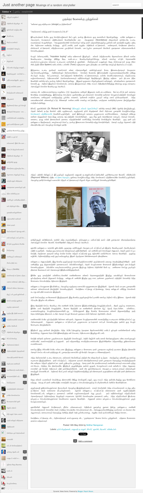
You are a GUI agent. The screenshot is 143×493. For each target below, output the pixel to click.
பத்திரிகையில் (46, 113)
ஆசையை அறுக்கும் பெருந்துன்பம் (18, 174)
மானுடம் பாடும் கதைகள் (15, 458)
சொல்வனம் (35, 113)
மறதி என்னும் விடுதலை (15, 420)
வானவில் (10, 439)
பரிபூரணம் (10, 99)
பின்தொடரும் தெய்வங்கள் (16, 433)
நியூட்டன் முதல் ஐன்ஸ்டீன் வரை (17, 294)
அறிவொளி (10, 426)
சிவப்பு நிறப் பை (12, 263)
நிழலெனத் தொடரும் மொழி (16, 105)
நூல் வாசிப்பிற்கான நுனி (15, 124)
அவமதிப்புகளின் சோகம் (15, 357)
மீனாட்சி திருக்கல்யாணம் (15, 149)
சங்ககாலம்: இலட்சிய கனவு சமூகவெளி (20, 143)
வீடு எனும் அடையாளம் (14, 414)
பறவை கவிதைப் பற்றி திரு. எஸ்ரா (18, 281)
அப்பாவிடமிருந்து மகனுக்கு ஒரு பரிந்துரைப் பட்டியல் (24, 67)
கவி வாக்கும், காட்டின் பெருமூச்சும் (18, 237)
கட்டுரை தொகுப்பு (63, 177)
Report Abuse (88, 491)
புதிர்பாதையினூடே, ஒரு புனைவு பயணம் (20, 80)
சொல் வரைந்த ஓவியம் (14, 300)
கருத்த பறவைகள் (13, 307)
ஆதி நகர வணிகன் (13, 363)
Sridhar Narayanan (94, 425)
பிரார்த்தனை (11, 382)
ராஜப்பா (9, 55)
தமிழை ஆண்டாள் (13, 452)
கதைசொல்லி (27, 11)
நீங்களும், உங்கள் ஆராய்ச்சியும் (85, 108)
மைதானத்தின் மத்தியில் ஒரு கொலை (19, 376)
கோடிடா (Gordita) (13, 269)
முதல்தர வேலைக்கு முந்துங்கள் (17, 130)
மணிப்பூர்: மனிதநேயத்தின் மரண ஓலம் (20, 200)
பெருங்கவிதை (12, 483)
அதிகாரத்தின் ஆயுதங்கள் (16, 351)
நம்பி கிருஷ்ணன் (63, 429)
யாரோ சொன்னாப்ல (13, 395)
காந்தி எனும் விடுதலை (14, 181)
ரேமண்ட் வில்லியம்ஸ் (108, 429)
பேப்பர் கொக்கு (12, 338)
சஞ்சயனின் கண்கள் (14, 218)
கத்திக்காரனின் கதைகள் (15, 319)
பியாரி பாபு (10, 36)
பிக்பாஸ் (9, 477)
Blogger (80, 491)
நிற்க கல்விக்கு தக (13, 193)
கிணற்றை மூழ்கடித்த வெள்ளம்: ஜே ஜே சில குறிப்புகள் (25, 168)
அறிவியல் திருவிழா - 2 (14, 332)
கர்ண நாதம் (11, 225)
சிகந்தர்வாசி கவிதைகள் (15, 92)
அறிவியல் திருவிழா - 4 (14, 23)
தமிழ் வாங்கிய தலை (14, 86)
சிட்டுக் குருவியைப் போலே (15, 244)
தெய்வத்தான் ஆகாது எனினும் (17, 231)
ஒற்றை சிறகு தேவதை (14, 464)
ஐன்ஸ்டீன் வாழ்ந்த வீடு (14, 29)
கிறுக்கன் (10, 61)
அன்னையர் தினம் (13, 344)
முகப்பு (17, 11)
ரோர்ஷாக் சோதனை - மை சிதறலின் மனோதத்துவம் (24, 111)
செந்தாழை (10, 250)
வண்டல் (9, 470)
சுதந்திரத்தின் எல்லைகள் (15, 389)
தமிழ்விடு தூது (12, 162)
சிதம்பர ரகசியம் (12, 42)
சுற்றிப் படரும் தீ (12, 137)
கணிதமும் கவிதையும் (14, 256)
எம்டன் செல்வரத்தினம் (14, 445)
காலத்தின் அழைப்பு (13, 48)
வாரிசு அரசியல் (12, 326)
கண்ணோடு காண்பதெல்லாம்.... (17, 370)
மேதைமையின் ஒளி (13, 401)
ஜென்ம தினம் (11, 407)
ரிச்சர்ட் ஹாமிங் (93, 429)
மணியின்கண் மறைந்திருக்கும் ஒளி (19, 118)
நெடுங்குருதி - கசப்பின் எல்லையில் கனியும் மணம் (24, 74)
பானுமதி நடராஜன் (79, 429)
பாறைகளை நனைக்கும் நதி (16, 187)
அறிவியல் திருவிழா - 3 (14, 155)
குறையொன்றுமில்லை (14, 212)
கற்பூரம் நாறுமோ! (13, 17)
